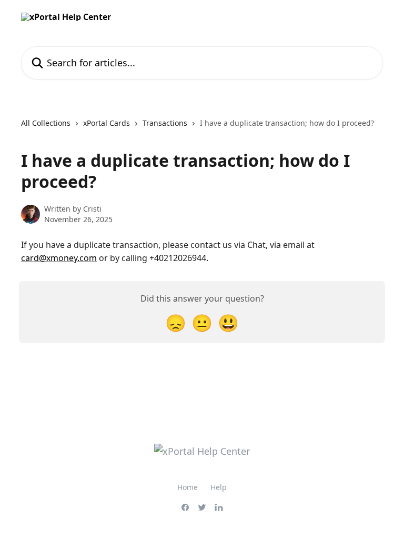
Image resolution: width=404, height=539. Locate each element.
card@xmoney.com (59, 258)
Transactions (165, 123)
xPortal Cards (106, 123)
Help (218, 487)
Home (187, 487)
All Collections (45, 123)
